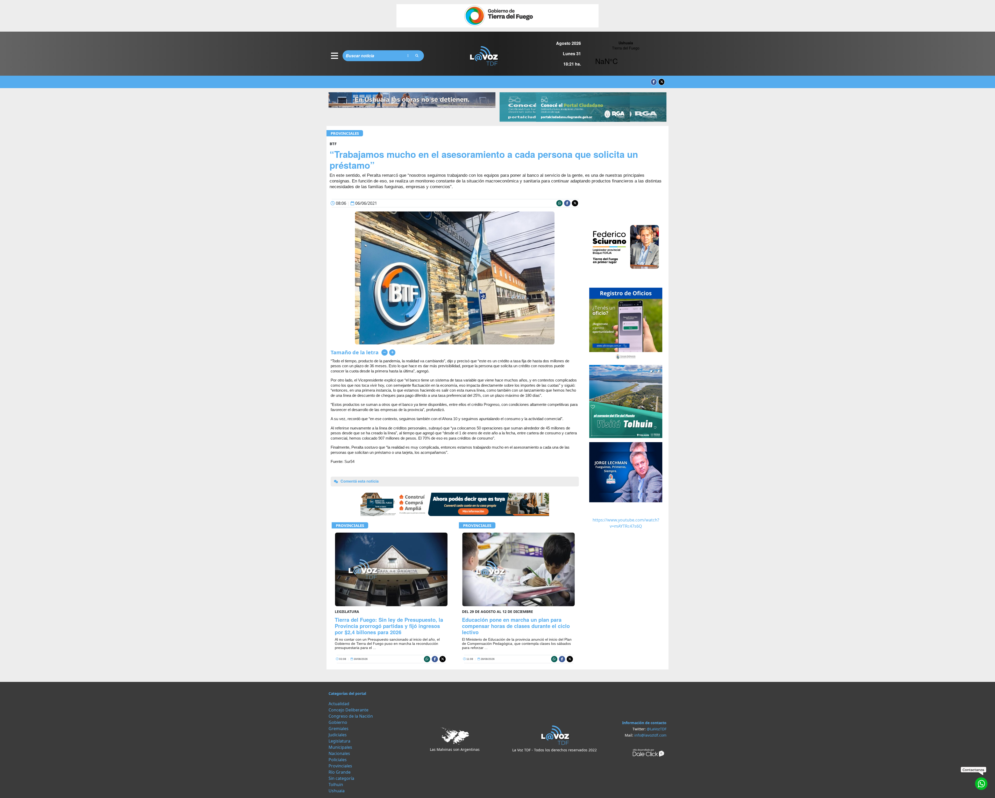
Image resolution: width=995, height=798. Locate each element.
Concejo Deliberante (348, 710)
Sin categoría (341, 778)
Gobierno (338, 722)
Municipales (340, 747)
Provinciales (345, 133)
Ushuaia (337, 791)
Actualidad (339, 704)
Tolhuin (336, 784)
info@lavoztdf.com (650, 735)
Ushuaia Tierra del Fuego (625, 56)
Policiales (338, 759)
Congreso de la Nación (351, 716)
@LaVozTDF (656, 728)
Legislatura (339, 741)
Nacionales (339, 753)
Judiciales (338, 735)
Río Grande (340, 772)
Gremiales (339, 728)
